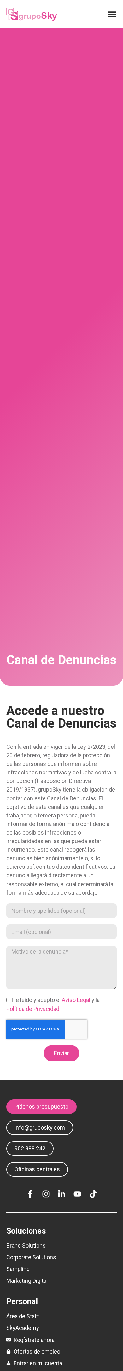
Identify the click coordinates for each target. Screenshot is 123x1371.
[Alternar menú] (112, 14)
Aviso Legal (76, 1000)
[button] (30, 1148)
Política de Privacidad (32, 1008)
